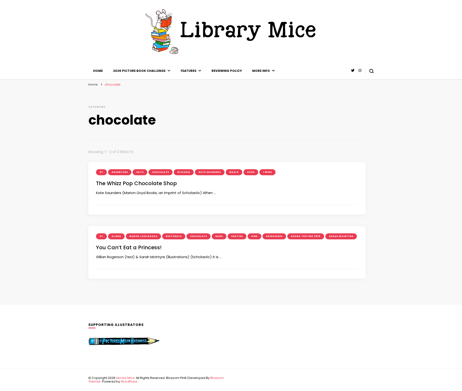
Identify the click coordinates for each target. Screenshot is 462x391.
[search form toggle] (371, 71)
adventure (120, 172)
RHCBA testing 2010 (306, 236)
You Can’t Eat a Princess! (129, 247)
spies (251, 172)
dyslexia (183, 172)
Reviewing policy (227, 71)
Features (188, 71)
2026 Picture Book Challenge (139, 71)
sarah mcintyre (341, 236)
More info (261, 71)
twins (267, 172)
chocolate (160, 172)
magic (234, 172)
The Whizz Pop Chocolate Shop (136, 183)
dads (219, 236)
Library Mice (125, 378)
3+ (101, 236)
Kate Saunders (210, 172)
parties (237, 236)
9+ (101, 172)
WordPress (129, 381)
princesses (274, 236)
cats (140, 172)
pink (254, 236)
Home (98, 71)
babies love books (143, 236)
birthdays (174, 236)
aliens (116, 236)
